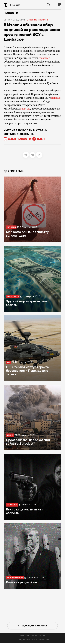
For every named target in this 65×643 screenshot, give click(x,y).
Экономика (13, 296)
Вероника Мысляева (37, 20)
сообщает (44, 58)
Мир (9, 362)
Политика (12, 504)
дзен (41, 139)
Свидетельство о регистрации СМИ (33, 639)
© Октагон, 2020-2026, (32, 635)
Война (10, 435)
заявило (25, 108)
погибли (56, 97)
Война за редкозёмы (21, 582)
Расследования (15, 577)
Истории (11, 227)
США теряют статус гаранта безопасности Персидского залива (27, 371)
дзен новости (19, 139)
